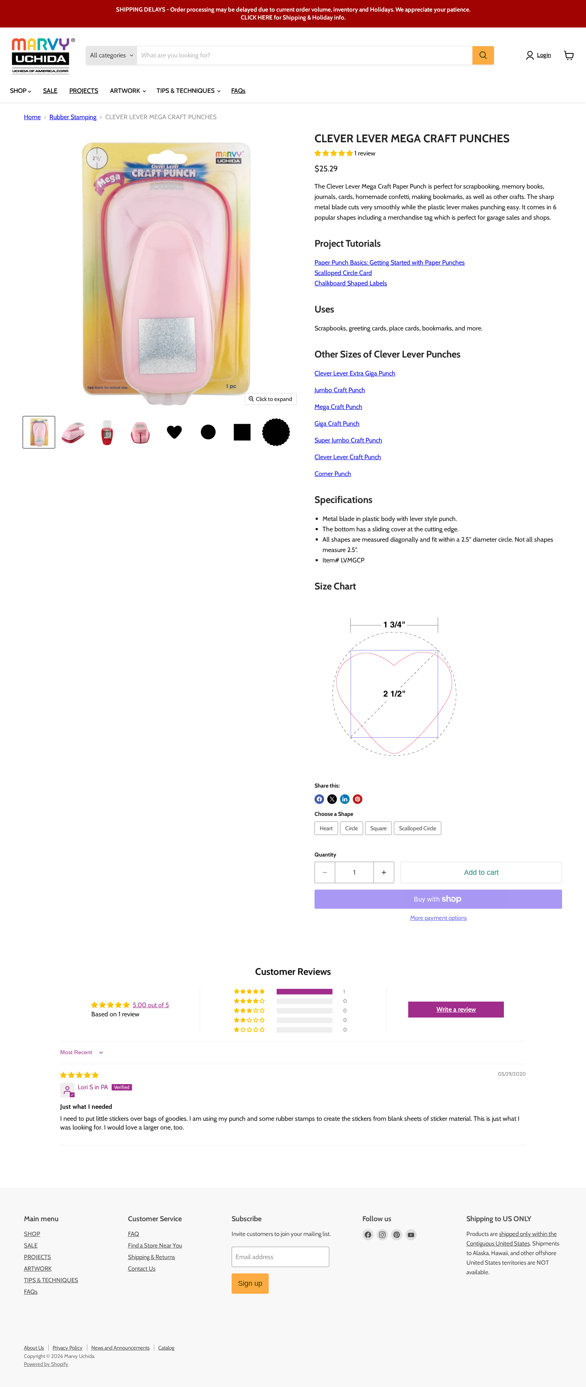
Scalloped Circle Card (343, 273)
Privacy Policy (68, 1347)
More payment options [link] (438, 918)
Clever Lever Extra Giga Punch (355, 373)
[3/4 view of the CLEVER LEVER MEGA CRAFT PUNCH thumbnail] (72, 432)
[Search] (483, 55)
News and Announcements (120, 1347)
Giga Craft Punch (337, 423)
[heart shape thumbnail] (174, 432)
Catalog (166, 1347)
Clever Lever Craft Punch (348, 457)
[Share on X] (332, 799)
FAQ (133, 1234)
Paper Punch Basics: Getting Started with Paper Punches (390, 262)
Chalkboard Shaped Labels (351, 283)
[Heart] (327, 837)
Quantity (325, 854)
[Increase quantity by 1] (384, 873)
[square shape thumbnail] (242, 432)
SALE (50, 90)
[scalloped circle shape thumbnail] (276, 432)
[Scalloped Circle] (418, 837)
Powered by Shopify (46, 1364)
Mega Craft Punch (338, 407)
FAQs (238, 90)
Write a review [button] (456, 1009)
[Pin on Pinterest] (357, 799)
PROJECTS (83, 90)
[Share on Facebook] (319, 799)
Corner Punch (333, 473)
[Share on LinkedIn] (345, 799)
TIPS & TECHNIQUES (186, 90)
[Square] (379, 837)
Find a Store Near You (155, 1245)
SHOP (19, 90)
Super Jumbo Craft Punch (348, 440)
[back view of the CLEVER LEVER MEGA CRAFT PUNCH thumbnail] (140, 432)
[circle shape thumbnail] (208, 432)
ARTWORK (126, 90)
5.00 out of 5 (151, 1005)
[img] (79, 1075)
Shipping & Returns (151, 1257)
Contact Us (141, 1268)
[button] (334, 153)
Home (32, 117)
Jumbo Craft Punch (340, 390)
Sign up (250, 1283)
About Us (34, 1347)
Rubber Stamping (72, 117)
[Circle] (352, 837)
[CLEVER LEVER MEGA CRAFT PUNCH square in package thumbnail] (39, 432)
